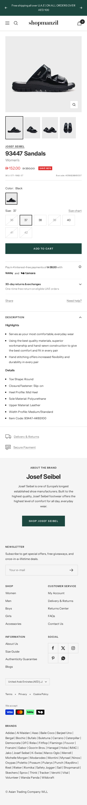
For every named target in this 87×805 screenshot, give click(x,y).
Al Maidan (23, 733)
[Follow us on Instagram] (73, 648)
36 (11, 220)
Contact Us (55, 623)
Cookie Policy (40, 694)
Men (8, 601)
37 (25, 220)
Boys (8, 608)
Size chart (75, 210)
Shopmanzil (71, 767)
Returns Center (58, 608)
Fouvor (69, 743)
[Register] (71, 570)
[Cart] (79, 23)
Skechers (11, 772)
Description (14, 317)
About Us (11, 643)
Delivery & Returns (26, 436)
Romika (29, 767)
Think (33, 772)
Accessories (13, 623)
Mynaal (65, 757)
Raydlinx (71, 762)
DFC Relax (30, 743)
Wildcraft (47, 777)
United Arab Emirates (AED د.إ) (25, 681)
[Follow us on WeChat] (63, 658)
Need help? (74, 300)
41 (11, 232)
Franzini (10, 747)
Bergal (9, 738)
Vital (65, 772)
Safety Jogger (45, 767)
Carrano (58, 738)
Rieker (17, 767)
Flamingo (56, 743)
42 (26, 232)
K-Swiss (36, 753)
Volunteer (12, 777)
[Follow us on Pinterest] (53, 658)
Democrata (13, 743)
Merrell (66, 753)
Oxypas (10, 762)
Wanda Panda (30, 777)
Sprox (24, 772)
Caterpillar (73, 738)
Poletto (22, 762)
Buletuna (44, 738)
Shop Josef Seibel (43, 521)
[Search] (16, 23)
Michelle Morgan (16, 757)
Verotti (55, 772)
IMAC (73, 747)
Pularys (47, 762)
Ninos (76, 757)
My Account (56, 593)
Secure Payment (24, 447)
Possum (34, 762)
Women (10, 593)
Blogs (9, 666)
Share (9, 300)
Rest (8, 767)
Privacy (23, 694)
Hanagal (52, 747)
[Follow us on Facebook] (53, 648)
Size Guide (12, 651)
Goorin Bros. (37, 747)
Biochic (21, 738)
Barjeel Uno (64, 733)
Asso (35, 733)
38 (40, 220)
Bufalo (32, 738)
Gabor (22, 747)
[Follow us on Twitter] (63, 648)
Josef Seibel (15, 146)
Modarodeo (38, 757)
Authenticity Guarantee (21, 659)
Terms (8, 694)
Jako (8, 753)
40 (69, 220)
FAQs (51, 616)
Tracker (44, 772)
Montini (53, 757)
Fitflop (43, 743)
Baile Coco (47, 733)
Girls (8, 616)
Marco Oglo (52, 753)
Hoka (64, 747)
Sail (59, 767)
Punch (58, 762)
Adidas (9, 733)
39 (54, 220)
